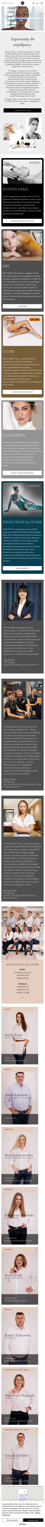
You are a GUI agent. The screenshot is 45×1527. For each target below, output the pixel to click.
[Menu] (42, 3)
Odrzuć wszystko (12, 1520)
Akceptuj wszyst (33, 1520)
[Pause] (4, 27)
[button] (22, 568)
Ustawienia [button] (22, 1524)
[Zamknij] (42, 1503)
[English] (33, 3)
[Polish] (37, 3)
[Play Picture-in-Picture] (37, 27)
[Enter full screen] (40, 27)
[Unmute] (7, 27)
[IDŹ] (22, 997)
